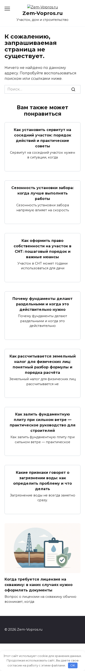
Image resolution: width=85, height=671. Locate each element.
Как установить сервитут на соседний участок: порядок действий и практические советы (42, 137)
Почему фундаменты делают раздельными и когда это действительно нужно (42, 304)
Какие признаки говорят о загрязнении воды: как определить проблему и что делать (42, 480)
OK (72, 665)
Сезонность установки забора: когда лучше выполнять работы (42, 193)
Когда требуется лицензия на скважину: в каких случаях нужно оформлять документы (39, 584)
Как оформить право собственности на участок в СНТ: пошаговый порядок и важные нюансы (42, 248)
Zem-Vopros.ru (42, 13)
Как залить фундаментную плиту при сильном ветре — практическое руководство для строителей (42, 422)
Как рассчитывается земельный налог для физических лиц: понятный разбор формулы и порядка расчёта (43, 364)
